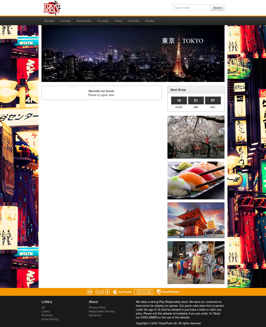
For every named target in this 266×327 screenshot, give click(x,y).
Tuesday (65, 21)
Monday (49, 21)
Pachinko (47, 315)
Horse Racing (49, 319)
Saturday (133, 21)
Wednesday (84, 21)
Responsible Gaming (102, 311)
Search (217, 8)
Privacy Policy (97, 307)
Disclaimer (95, 315)
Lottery (45, 311)
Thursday (103, 21)
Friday (118, 21)
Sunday (149, 21)
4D (43, 307)
